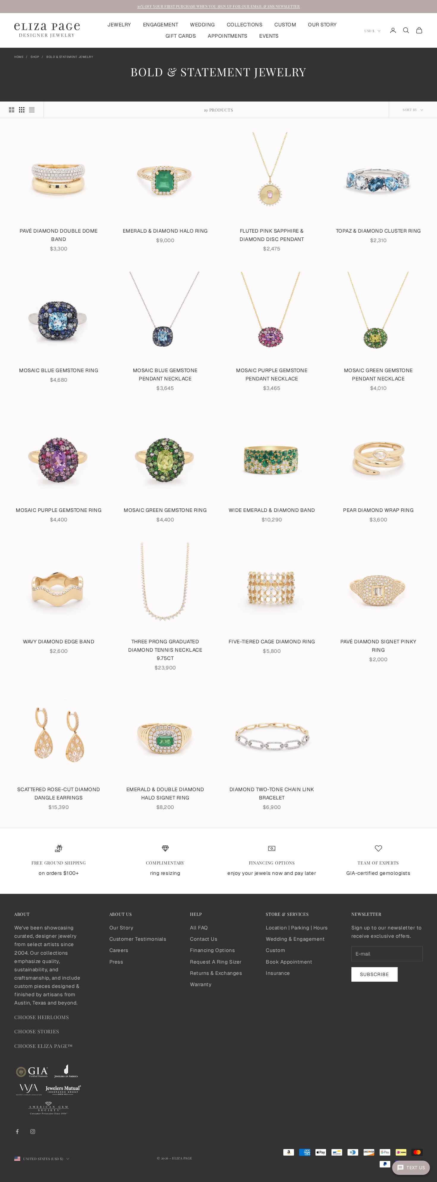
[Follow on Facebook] (17, 1132)
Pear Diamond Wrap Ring (378, 510)
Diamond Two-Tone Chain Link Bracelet (271, 793)
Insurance (278, 973)
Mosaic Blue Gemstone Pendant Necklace (165, 374)
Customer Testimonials (137, 939)
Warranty (200, 984)
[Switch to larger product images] (11, 110)
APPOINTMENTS (227, 36)
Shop (35, 57)
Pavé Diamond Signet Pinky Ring (378, 645)
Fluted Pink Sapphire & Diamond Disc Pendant (272, 235)
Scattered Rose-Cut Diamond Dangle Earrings (58, 793)
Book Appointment (289, 962)
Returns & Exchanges (216, 973)
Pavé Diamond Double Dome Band (59, 235)
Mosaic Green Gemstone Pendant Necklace (378, 374)
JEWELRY (119, 24)
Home (18, 57)
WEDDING (202, 24)
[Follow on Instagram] (33, 1132)
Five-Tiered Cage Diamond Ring (272, 641)
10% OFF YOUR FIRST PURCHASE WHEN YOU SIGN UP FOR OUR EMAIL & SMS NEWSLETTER (218, 6)
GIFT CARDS (181, 36)
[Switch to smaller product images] (21, 110)
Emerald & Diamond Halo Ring (165, 231)
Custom (275, 950)
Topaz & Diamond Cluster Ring (378, 231)
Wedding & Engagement (295, 939)
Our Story (121, 927)
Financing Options (212, 950)
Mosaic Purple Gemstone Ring (58, 510)
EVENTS (269, 36)
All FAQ (199, 927)
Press (116, 962)
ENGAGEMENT (160, 24)
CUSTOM (285, 24)
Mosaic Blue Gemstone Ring (58, 370)
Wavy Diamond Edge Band (58, 641)
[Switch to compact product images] (31, 110)
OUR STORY (322, 24)
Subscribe (374, 974)
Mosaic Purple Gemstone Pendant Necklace (271, 374)
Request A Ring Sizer (215, 962)
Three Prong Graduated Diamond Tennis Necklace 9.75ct (165, 649)
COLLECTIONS (245, 24)
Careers (118, 950)
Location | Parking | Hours (297, 927)
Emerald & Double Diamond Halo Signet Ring (165, 793)
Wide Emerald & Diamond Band (272, 510)
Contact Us (203, 939)
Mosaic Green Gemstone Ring (165, 510)
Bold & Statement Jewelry (69, 57)
